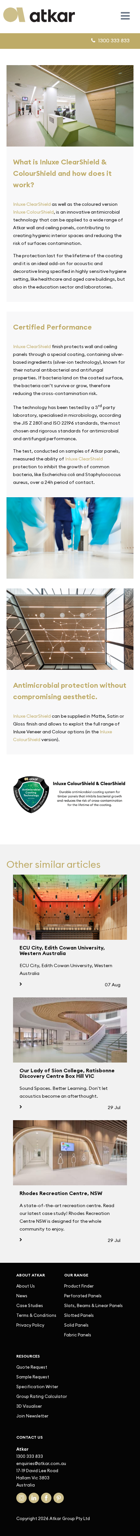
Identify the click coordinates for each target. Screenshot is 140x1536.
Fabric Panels (77, 1334)
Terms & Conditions (36, 1315)
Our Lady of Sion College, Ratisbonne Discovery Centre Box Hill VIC (67, 1073)
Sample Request (32, 1376)
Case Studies (29, 1305)
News (21, 1295)
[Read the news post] (70, 907)
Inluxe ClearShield (32, 204)
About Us (25, 1286)
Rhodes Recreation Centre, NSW (61, 1193)
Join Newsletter (32, 1415)
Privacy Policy (30, 1325)
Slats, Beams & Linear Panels (93, 1305)
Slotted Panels (79, 1315)
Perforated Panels (83, 1295)
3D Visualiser (29, 1406)
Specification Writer (37, 1386)
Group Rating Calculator (41, 1396)
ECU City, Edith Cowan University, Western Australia (62, 950)
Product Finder (79, 1286)
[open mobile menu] (125, 16)
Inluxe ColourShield (33, 212)
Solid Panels (76, 1325)
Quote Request (31, 1367)
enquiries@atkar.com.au (41, 1463)
